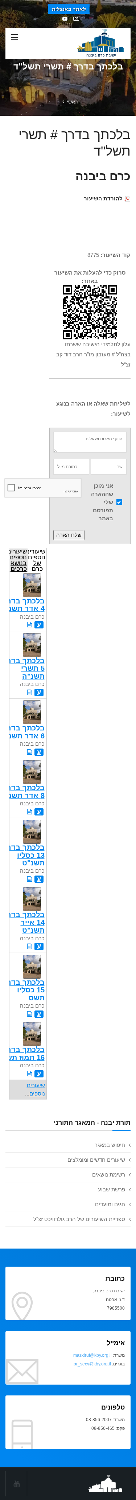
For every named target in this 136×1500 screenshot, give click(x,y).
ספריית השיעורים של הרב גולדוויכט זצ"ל (79, 1219)
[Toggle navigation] (14, 37)
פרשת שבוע (111, 1189)
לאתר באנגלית (69, 9)
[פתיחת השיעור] (29, 625)
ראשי (72, 102)
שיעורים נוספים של (36, 559)
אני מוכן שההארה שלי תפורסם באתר (102, 502)
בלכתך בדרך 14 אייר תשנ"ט (24, 922)
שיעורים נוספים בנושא (18, 559)
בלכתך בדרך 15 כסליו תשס (24, 990)
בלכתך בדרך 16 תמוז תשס (23, 1053)
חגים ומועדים (110, 1204)
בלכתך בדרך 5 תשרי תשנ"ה (24, 668)
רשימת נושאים (108, 1174)
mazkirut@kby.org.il (92, 1355)
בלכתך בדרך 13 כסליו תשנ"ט (24, 855)
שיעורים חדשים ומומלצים (96, 1160)
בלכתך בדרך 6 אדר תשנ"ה (22, 732)
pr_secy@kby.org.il (92, 1363)
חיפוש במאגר (110, 1145)
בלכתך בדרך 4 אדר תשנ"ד (23, 605)
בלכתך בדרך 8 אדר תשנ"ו (24, 791)
